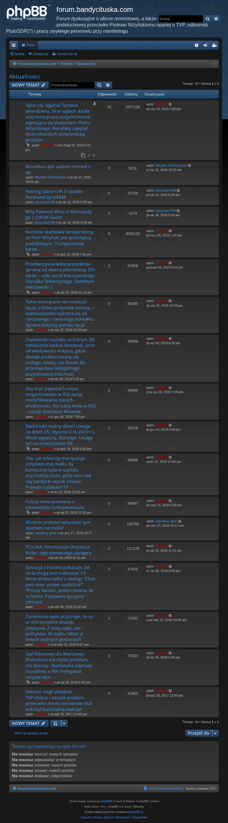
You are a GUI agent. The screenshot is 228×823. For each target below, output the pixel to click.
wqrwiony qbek (45, 533)
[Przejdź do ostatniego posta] (170, 104)
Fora (30, 45)
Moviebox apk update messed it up (58, 169)
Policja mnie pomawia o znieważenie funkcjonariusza (55, 504)
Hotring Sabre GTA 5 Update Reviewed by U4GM (54, 194)
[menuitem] (196, 45)
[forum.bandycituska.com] (31, 13)
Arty (103, 806)
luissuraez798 (45, 202)
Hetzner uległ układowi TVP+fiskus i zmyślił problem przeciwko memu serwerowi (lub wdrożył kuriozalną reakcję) (59, 700)
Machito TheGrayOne (50, 177)
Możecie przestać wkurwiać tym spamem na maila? (58, 525)
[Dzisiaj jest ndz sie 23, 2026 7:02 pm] (213, 64)
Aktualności (24, 76)
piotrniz (47, 145)
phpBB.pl (136, 811)
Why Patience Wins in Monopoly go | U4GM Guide (59, 214)
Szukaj (19, 54)
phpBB (105, 801)
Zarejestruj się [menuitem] (215, 46)
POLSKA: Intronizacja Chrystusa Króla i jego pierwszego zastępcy (58, 549)
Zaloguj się (40, 54)
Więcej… (15, 46)
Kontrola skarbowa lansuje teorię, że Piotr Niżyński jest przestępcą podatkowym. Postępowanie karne (60, 240)
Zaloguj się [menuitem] (206, 46)
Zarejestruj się (67, 54)
